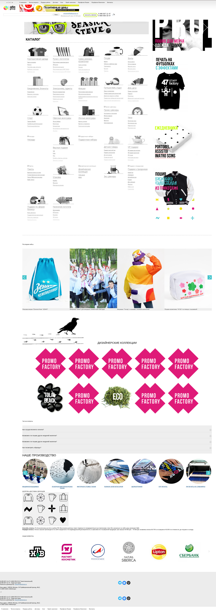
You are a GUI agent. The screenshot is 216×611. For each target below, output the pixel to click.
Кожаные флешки (82, 100)
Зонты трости (131, 61)
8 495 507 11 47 (104, 14)
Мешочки (55, 183)
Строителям (131, 189)
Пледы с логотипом (132, 91)
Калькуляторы (56, 126)
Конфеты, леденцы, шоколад (60, 158)
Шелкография (56, 210)
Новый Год (130, 172)
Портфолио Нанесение (98, 2)
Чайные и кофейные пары (110, 64)
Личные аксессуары (87, 118)
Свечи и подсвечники (133, 100)
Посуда (107, 58)
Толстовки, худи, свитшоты (34, 67)
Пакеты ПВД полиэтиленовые (34, 177)
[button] (210, 277)
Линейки (55, 131)
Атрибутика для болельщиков (34, 123)
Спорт (30, 118)
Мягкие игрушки (108, 115)
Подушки (130, 93)
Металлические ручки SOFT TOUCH (61, 71)
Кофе (54, 153)
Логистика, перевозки (32, 217)
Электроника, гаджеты (62, 88)
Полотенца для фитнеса (33, 126)
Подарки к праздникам (138, 169)
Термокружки (107, 66)
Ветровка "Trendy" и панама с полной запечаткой (86, 309)
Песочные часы (132, 128)
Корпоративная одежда (37, 59)
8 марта (130, 179)
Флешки (81, 88)
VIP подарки (133, 147)
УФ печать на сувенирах (168, 486)
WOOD (80, 177)
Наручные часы (132, 125)
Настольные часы (132, 123)
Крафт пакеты (30, 179)
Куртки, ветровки (31, 62)
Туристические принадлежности (112, 100)
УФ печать (55, 217)
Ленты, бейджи (56, 121)
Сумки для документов (84, 69)
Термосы (106, 71)
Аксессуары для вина (133, 157)
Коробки (55, 180)
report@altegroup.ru (21, 584)
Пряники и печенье (58, 160)
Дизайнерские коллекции (84, 170)
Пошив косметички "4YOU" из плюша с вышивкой (133, 309)
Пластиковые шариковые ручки (61, 62)
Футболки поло (31, 71)
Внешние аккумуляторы (59, 92)
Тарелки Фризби (31, 121)
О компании (22, 2)
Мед (54, 155)
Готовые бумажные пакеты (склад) (36, 175)
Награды (31, 139)
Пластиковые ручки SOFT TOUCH (61, 69)
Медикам (130, 184)
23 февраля (131, 175)
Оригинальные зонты (133, 71)
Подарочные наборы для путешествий (113, 98)
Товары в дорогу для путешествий (112, 93)
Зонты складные (132, 64)
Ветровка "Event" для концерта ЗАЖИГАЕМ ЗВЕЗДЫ (40, 309)
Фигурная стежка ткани (59, 486)
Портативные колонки (58, 94)
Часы (130, 117)
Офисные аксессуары (62, 118)
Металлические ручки (58, 67)
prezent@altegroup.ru (70, 13)
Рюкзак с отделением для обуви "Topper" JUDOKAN (181, 309)
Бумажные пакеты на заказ (34, 172)
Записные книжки (31, 96)
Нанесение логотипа (62, 206)
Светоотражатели (108, 123)
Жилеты (29, 64)
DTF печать (55, 212)
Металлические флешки (84, 94)
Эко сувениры (110, 176)
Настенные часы (132, 120)
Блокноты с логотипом (33, 94)
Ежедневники (30, 92)
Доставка (55, 2)
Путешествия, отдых (113, 87)
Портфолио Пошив (83, 2)
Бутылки (106, 68)
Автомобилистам (132, 177)
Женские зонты (132, 68)
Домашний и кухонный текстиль (136, 98)
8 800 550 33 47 (104, 16)
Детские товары (111, 146)
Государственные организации (35, 215)
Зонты (130, 58)
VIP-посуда (130, 155)
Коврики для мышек (58, 99)
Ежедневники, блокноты (37, 88)
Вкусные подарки (60, 147)
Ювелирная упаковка (58, 185)
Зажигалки (106, 118)
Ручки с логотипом (61, 59)
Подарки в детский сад (109, 150)
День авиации (131, 182)
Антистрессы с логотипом (110, 113)
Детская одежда (108, 155)
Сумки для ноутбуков (83, 72)
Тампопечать (56, 219)
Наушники (55, 101)
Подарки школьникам (109, 152)
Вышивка (55, 215)
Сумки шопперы (82, 64)
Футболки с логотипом (33, 69)
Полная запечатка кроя (86, 486)
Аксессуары (131, 160)
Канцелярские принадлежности (61, 128)
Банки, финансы (31, 212)
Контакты (110, 2)
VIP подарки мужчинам (133, 152)
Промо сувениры (111, 110)
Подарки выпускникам (109, 159)
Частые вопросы (33, 2)
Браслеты (106, 120)
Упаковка (57, 177)
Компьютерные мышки (58, 96)
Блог (61, 2)
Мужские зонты (132, 66)
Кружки (106, 61)
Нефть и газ (131, 186)
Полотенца (130, 96)
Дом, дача (132, 88)
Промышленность (32, 219)
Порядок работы (45, 2)
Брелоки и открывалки (84, 123)
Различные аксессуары (84, 126)
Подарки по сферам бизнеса (36, 207)
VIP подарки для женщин (134, 150)
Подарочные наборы (87, 139)
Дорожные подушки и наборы (111, 95)
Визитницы (56, 123)
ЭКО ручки (55, 64)
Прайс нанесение (71, 2)
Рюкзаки (80, 67)
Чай (54, 151)
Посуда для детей (108, 157)
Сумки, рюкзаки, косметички (85, 60)
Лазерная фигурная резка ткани (35, 487)
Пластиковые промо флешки (85, 92)
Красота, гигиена (82, 121)
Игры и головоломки (109, 91)
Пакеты (30, 169)
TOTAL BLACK (81, 175)
